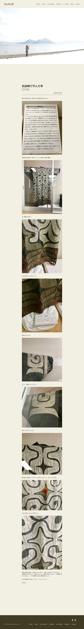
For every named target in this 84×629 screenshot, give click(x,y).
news (43, 4)
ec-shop (66, 4)
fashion (59, 4)
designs (67, 624)
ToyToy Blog (26, 89)
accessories (51, 4)
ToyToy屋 (9, 3)
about (38, 4)
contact (77, 4)
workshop (59, 624)
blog (71, 4)
